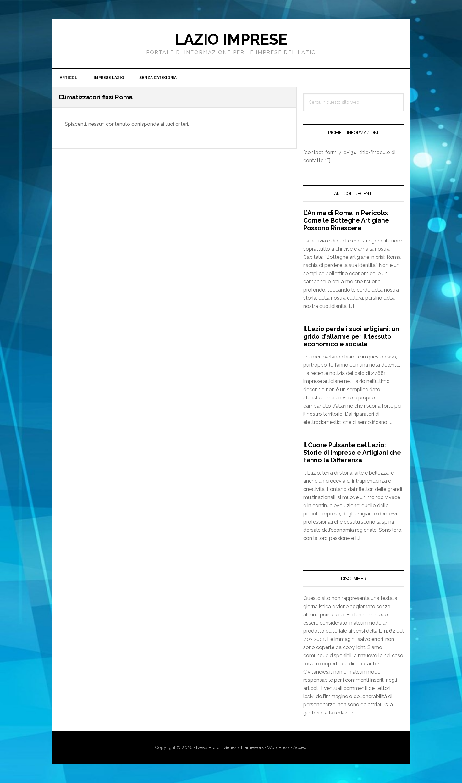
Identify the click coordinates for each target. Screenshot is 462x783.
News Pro (206, 747)
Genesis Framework (243, 747)
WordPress (278, 747)
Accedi (300, 747)
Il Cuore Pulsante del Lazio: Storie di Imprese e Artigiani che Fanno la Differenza (352, 452)
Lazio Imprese (231, 39)
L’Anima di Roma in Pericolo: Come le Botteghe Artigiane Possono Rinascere (346, 220)
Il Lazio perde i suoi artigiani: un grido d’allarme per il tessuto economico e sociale (351, 336)
